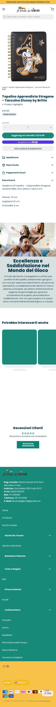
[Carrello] (51, 9)
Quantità (5, 123)
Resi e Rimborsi (9, 650)
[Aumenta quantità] (51, 127)
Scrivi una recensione (28, 444)
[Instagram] (4, 666)
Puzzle (5, 599)
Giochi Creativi (9, 525)
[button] (28, 135)
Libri (4, 579)
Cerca (5, 627)
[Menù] (4, 9)
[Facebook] (7, 666)
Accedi (7, 682)
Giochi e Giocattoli (11, 545)
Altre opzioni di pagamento (28, 148)
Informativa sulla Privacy (14, 642)
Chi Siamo (7, 517)
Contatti (6, 620)
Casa (4, 87)
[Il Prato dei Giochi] (28, 9)
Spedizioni (7, 635)
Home (5, 510)
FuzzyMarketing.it (44, 701)
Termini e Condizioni (12, 657)
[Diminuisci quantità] (5, 127)
